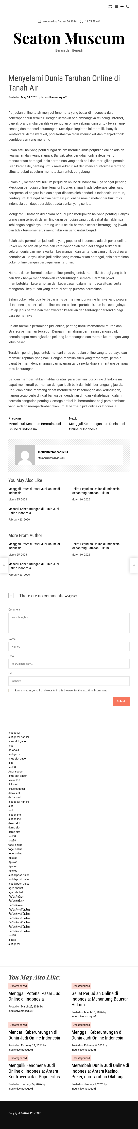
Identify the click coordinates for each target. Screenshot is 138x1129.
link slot (13, 784)
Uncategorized (18, 986)
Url (10, 673)
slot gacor (14, 732)
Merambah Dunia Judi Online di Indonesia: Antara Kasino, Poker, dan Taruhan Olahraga (100, 1071)
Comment (14, 609)
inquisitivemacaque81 (54, 97)
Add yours (71, 596)
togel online (15, 844)
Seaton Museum (69, 37)
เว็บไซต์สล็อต (16, 896)
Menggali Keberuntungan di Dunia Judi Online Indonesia (97, 1035)
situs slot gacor (17, 741)
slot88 (12, 767)
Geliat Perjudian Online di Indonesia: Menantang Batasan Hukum (96, 491)
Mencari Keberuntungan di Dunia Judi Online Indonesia (34, 1035)
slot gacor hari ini (18, 737)
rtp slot (12, 857)
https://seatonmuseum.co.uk (51, 458)
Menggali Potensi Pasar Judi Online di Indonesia (34, 996)
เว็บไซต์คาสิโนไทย (19, 909)
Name (11, 639)
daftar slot (14, 797)
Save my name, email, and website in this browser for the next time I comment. (60, 690)
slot (10, 745)
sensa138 (14, 780)
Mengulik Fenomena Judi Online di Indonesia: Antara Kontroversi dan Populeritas (34, 1071)
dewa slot (14, 793)
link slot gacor (16, 788)
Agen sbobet (15, 771)
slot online (14, 814)
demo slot (14, 823)
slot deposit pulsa (18, 875)
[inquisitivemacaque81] (25, 455)
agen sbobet (15, 888)
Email (11, 656)
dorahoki (13, 750)
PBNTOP (35, 1113)
